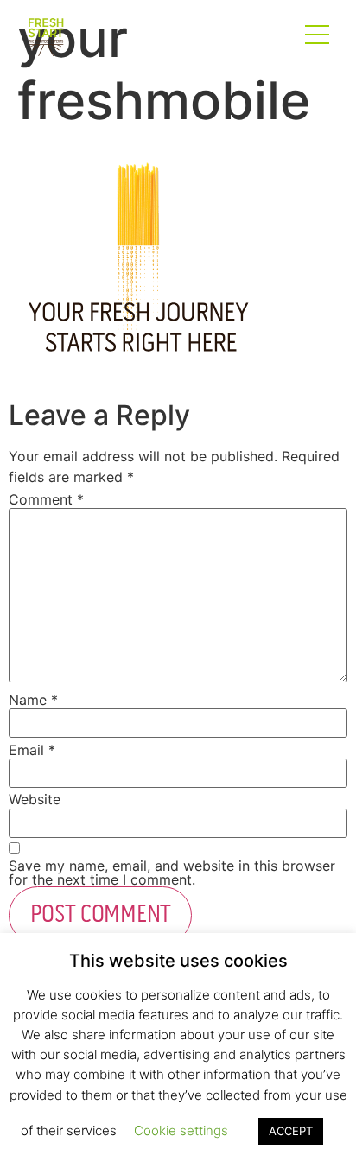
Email (32, 750)
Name (33, 700)
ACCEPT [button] (291, 1131)
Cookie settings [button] (181, 1130)
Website (34, 799)
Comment (46, 499)
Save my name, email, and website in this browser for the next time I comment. (172, 872)
